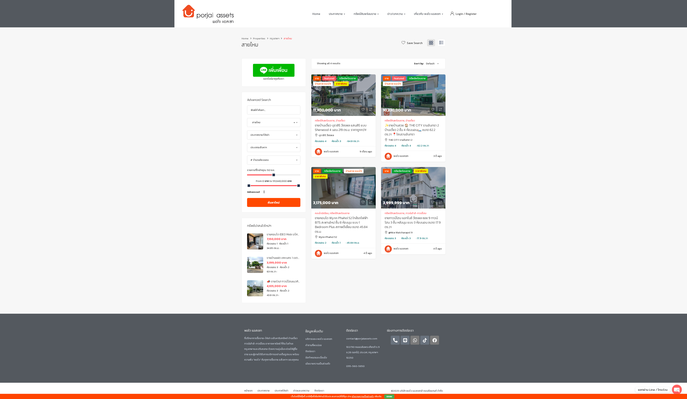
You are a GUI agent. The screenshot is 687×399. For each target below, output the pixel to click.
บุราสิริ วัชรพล (326, 135)
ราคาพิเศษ (341, 84)
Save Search (414, 43)
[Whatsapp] (414, 340)
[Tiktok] (424, 340)
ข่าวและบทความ (301, 391)
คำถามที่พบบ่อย (313, 345)
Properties (259, 38)
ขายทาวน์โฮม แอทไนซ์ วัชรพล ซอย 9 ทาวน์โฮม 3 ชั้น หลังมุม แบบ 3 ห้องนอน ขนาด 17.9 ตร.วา (413, 222)
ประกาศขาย (336, 14)
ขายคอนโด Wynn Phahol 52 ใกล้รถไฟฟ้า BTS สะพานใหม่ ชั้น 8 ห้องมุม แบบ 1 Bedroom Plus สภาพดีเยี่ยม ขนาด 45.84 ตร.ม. (341, 225)
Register (471, 14)
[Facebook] (434, 340)
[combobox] (273, 122)
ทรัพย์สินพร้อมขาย (365, 14)
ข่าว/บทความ (395, 14)
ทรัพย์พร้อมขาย (347, 78)
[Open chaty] (677, 390)
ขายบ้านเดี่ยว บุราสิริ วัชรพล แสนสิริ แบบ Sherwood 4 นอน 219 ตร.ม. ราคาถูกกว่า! (340, 127)
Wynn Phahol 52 (328, 237)
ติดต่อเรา (310, 351)
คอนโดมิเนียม (322, 213)
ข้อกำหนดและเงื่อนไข (316, 357)
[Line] (405, 340)
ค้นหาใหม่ (274, 202)
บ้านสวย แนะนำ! (323, 84)
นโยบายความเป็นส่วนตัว (317, 364)
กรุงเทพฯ (274, 38)
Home (316, 14)
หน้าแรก (248, 391)
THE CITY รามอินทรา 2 (400, 140)
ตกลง (389, 396)
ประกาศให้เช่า (281, 391)
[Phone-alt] (395, 340)
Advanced (253, 192)
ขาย (317, 78)
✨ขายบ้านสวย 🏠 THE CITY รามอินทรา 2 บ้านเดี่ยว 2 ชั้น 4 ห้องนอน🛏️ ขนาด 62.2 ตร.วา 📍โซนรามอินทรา (412, 130)
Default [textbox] (430, 63)
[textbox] (273, 135)
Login (460, 14)
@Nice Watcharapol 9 (400, 232)
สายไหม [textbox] (272, 122)
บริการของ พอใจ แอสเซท (318, 339)
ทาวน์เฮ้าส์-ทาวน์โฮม (416, 213)
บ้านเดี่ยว (340, 121)
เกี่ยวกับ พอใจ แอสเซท (427, 14)
